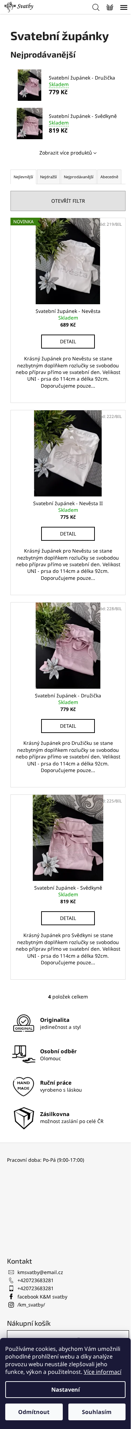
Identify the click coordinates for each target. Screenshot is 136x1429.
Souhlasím (97, 1412)
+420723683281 (35, 1280)
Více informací (102, 1372)
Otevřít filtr (68, 200)
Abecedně (109, 176)
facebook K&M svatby (42, 1296)
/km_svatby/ (31, 1304)
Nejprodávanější (78, 176)
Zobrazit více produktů (65, 152)
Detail (68, 341)
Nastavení (65, 1389)
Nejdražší (48, 176)
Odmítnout (34, 1412)
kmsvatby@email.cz (40, 1272)
